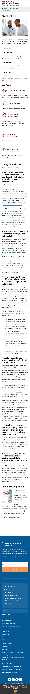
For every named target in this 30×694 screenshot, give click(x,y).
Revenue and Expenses (8, 623)
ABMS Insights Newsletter (9, 672)
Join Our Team (6, 631)
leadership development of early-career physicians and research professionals (15, 220)
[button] (9, 679)
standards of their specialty (12, 252)
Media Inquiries (6, 637)
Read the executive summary (10, 517)
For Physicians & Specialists (11, 595)
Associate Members (8, 628)
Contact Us (5, 634)
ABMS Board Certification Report (11, 666)
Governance (5, 618)
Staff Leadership (6, 620)
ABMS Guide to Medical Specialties (12, 669)
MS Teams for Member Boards (12, 601)
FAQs (4, 639)
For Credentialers (9, 592)
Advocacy (5, 655)
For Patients (7, 590)
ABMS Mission (6, 646)
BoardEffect (7, 603)
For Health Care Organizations (12, 598)
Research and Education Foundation (12, 626)
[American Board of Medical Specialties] (11, 3)
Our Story (5, 649)
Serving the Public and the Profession (12, 652)
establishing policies (16, 466)
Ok (15, 691)
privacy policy (15, 688)
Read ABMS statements (15, 449)
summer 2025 (6, 477)
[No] (28, 689)
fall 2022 (15, 477)
